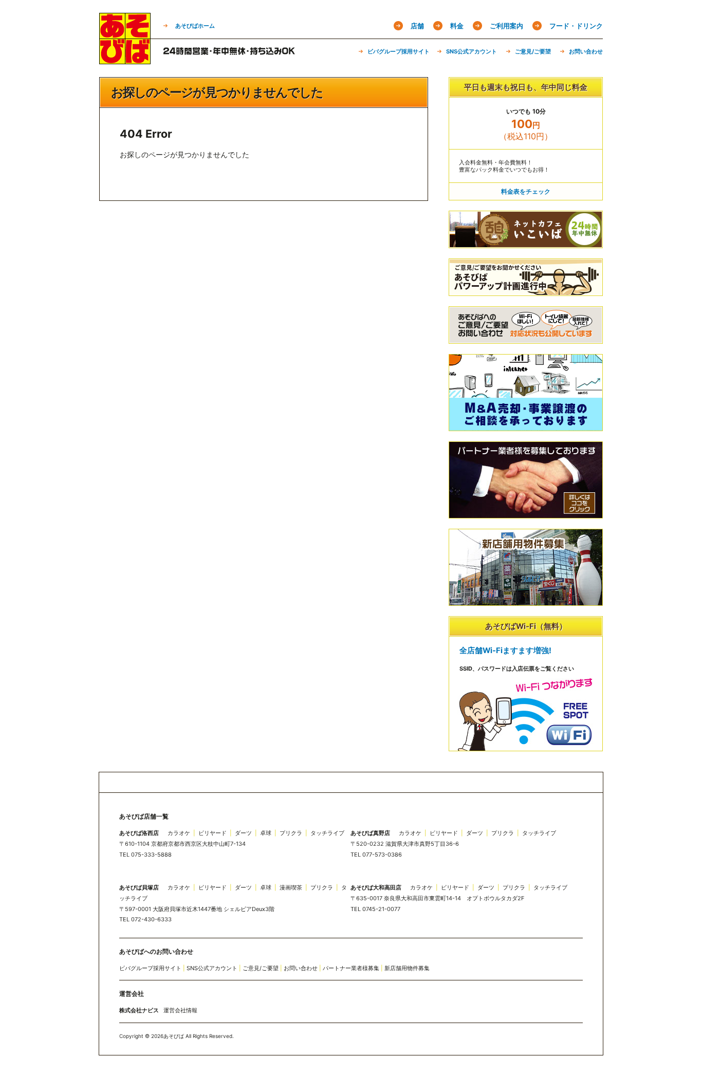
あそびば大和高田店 (375, 887)
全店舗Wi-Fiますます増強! (505, 650)
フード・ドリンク (576, 26)
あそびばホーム (195, 25)
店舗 (417, 26)
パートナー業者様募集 (351, 968)
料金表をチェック (525, 191)
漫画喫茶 (291, 887)
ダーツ (243, 833)
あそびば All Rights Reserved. (198, 1036)
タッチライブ (327, 833)
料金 (457, 26)
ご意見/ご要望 (533, 51)
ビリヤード (212, 833)
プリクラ (291, 833)
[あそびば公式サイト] (125, 60)
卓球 (265, 833)
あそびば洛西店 (139, 833)
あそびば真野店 (370, 833)
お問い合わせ (586, 51)
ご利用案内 (506, 26)
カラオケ (179, 833)
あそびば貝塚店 (139, 887)
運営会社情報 (180, 1010)
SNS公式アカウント (471, 51)
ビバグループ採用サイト (398, 51)
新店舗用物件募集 (407, 968)
